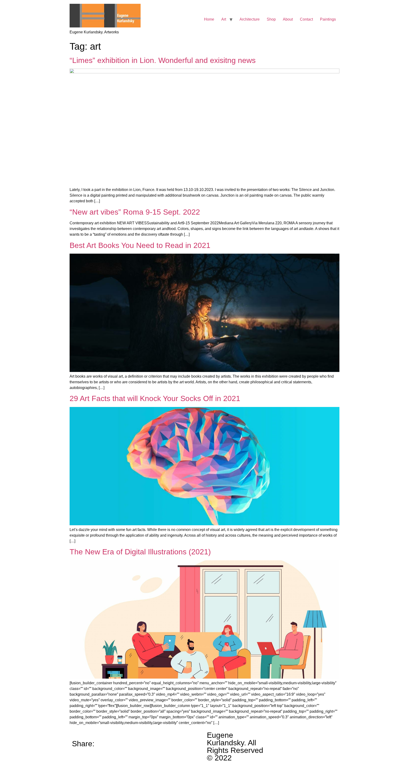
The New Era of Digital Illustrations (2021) (140, 552)
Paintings (328, 19)
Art (223, 19)
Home (209, 19)
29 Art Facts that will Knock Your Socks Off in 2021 (155, 398)
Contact (306, 19)
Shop (271, 19)
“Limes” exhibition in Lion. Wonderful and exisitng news (163, 60)
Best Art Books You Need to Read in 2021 (140, 245)
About (288, 19)
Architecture (250, 19)
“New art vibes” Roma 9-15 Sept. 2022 (135, 212)
